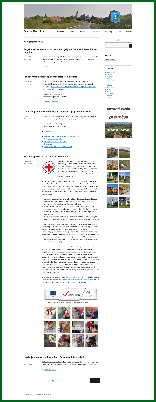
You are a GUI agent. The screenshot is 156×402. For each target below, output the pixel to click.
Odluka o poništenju (51, 102)
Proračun (96, 31)
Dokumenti (83, 31)
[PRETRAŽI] (130, 46)
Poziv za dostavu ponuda (53, 139)
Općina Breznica (34, 31)
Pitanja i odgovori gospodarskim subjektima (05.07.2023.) (64, 136)
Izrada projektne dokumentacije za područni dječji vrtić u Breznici (58, 111)
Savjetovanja (110, 93)
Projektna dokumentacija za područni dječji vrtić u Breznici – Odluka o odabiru (60, 50)
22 (54, 380)
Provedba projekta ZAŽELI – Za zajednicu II (46, 156)
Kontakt (129, 31)
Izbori (108, 78)
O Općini (70, 31)
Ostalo (108, 89)
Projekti (30, 59)
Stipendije (109, 95)
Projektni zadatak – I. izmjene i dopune (58, 146)
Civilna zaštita (110, 72)
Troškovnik (48, 144)
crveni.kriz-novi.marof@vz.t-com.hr (76, 280)
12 (34, 380)
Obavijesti (109, 86)
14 (44, 380)
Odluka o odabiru (50, 67)
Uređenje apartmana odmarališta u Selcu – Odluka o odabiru (55, 357)
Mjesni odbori (111, 80)
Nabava (26, 59)
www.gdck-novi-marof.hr (80, 277)
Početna (60, 31)
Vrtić (119, 31)
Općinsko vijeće (111, 87)
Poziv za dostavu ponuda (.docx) (55, 141)
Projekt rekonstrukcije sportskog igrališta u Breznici (51, 76)
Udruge (30, 163)
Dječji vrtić (110, 74)
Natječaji (108, 31)
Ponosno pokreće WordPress (43, 394)
